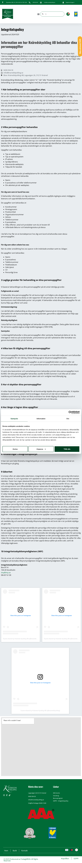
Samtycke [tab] (14, 419)
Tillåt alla (67, 449)
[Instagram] (4, 795)
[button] (38, 14)
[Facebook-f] (7, 795)
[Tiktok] (9, 795)
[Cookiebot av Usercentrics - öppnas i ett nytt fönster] (70, 412)
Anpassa (40, 449)
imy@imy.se (6, 572)
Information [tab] (41, 419)
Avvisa (15, 449)
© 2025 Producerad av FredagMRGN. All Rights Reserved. (21, 860)
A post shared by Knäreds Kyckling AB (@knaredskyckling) (22, 639)
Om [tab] (67, 419)
